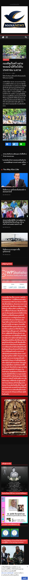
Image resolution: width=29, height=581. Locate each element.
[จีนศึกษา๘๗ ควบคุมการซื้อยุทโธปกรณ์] (14, 234)
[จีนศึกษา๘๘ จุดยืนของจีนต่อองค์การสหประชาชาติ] (14, 174)
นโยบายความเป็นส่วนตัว (7, 573)
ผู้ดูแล (14, 73)
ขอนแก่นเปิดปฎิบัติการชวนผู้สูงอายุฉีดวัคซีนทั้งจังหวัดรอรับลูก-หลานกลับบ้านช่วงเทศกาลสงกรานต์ (14, 222)
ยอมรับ (24, 578)
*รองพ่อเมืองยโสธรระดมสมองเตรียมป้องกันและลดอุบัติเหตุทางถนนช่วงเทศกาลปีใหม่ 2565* (14, 162)
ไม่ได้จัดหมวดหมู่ (6, 59)
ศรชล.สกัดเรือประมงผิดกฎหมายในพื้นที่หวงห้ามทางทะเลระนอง (15, 155)
